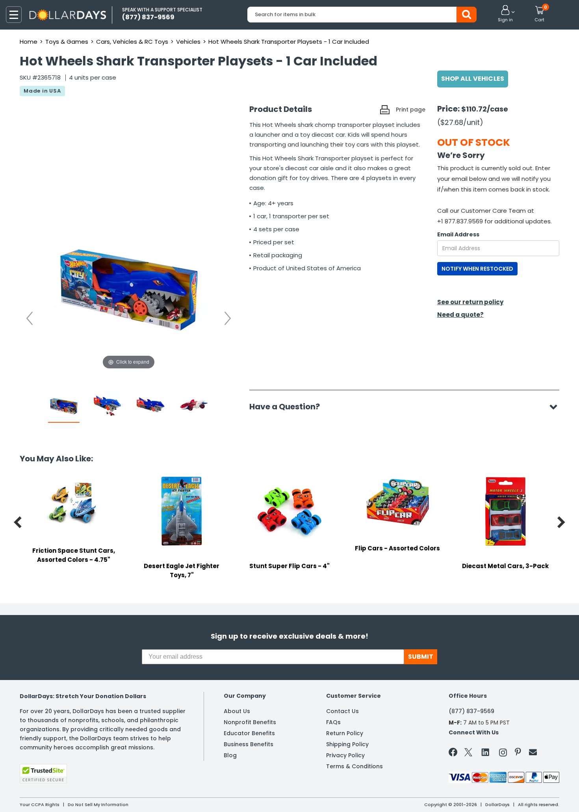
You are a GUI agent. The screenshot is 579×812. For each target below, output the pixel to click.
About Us (237, 711)
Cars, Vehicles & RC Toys (132, 41)
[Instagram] (503, 754)
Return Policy (344, 733)
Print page (410, 109)
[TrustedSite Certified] (43, 774)
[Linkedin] (486, 751)
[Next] (227, 318)
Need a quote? (460, 314)
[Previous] (29, 318)
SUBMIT (420, 656)
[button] (505, 14)
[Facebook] (454, 754)
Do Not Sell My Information (98, 804)
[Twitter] (468, 754)
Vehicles (188, 41)
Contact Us (342, 711)
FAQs (333, 722)
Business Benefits (248, 744)
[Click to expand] (129, 292)
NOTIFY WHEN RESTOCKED (477, 269)
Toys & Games (66, 41)
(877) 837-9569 (471, 711)
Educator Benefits (249, 733)
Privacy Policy (345, 755)
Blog (230, 755)
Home (28, 41)
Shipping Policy (347, 744)
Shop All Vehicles (472, 78)
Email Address (458, 234)
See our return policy (470, 302)
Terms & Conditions (354, 766)
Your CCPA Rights (39, 804)
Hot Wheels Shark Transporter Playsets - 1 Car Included (288, 41)
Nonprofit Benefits (250, 722)
